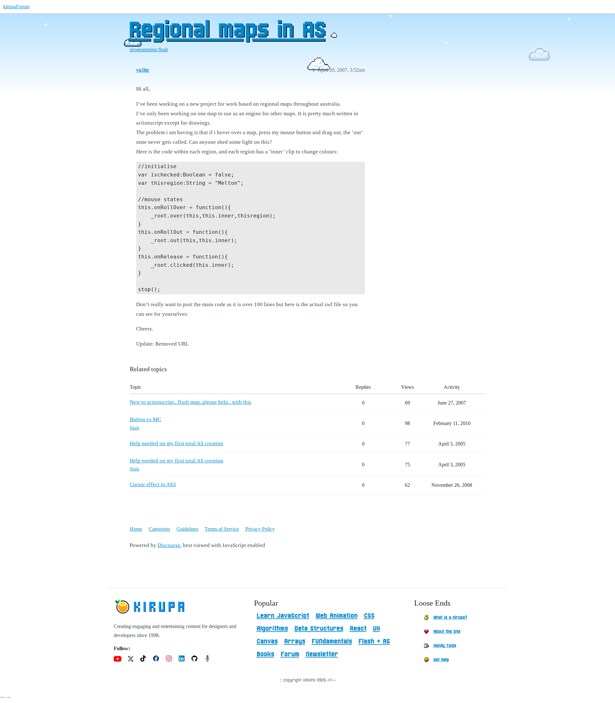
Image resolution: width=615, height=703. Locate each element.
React (358, 629)
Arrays (294, 641)
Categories (159, 529)
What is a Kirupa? (450, 617)
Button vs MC (145, 419)
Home (136, 529)
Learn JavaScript (283, 616)
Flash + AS (374, 641)
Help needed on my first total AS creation (176, 443)
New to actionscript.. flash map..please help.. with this (190, 402)
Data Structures (318, 629)
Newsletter (322, 654)
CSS (369, 616)
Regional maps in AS (226, 30)
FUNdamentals (332, 641)
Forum (290, 654)
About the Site (446, 631)
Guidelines (187, 529)
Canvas (267, 641)
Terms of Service (222, 529)
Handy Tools (444, 645)
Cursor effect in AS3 (153, 484)
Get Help (441, 659)
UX (376, 629)
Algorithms (272, 629)
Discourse (169, 545)
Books (265, 654)
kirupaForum (16, 6)
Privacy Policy (260, 529)
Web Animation (336, 616)
